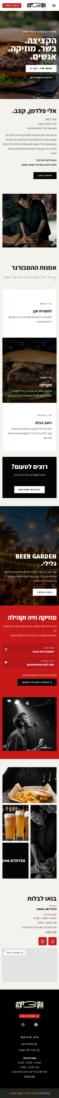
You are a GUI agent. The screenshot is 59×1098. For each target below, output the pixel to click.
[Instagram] (23, 1024)
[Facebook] (36, 1024)
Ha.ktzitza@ (13, 860)
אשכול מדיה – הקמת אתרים (24, 1093)
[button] (54, 5)
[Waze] (52, 941)
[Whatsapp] (43, 941)
